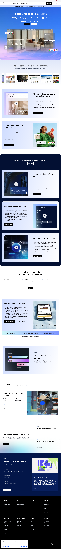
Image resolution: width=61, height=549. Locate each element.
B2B (5, 522)
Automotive (19, 525)
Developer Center (46, 525)
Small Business (6, 530)
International (6, 526)
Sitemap (51, 544)
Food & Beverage (19, 522)
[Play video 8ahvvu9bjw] (16, 184)
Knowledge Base (46, 521)
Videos (45, 522)
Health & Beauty (19, 521)
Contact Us (32, 529)
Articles (45, 503)
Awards (31, 525)
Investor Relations (33, 526)
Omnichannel (6, 525)
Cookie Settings (55, 544)
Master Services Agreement (42, 544)
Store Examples (32, 503)
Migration (5, 534)
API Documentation (46, 526)
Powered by (19, 507)
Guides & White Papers (47, 504)
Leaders (31, 521)
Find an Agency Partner (20, 504)
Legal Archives (48, 544)
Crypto (5, 533)
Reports (45, 508)
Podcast (45, 507)
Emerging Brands (6, 529)
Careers (31, 522)
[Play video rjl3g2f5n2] (16, 247)
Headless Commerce (7, 521)
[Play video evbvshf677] (45, 216)
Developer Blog (46, 512)
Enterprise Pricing (7, 504)
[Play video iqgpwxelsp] (42, 403)
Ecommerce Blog (46, 511)
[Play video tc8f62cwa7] (16, 103)
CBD (18, 526)
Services (5, 503)
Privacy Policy (30, 544)
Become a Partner (20, 503)
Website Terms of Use (35, 544)
